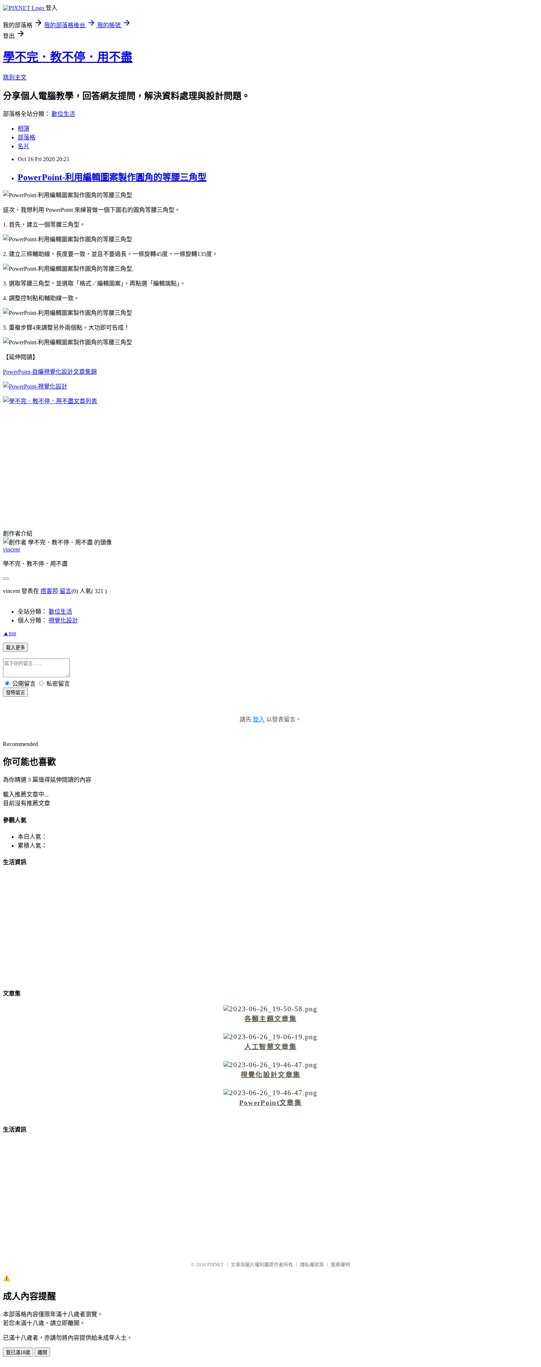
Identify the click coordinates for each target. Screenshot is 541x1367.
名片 (23, 146)
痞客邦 (49, 591)
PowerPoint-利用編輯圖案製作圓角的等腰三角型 (112, 177)
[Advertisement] (270, 462)
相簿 (23, 128)
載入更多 (15, 647)
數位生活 (63, 114)
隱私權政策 (312, 1264)
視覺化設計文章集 (271, 1075)
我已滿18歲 (18, 1352)
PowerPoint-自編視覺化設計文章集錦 (50, 372)
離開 (42, 1352)
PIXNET (215, 1264)
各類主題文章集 (270, 1019)
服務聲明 (340, 1264)
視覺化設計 (63, 620)
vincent (11, 549)
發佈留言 (15, 692)
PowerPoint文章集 (270, 1103)
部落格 (26, 137)
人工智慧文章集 (270, 1047)
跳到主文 (14, 77)
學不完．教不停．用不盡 (67, 57)
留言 (65, 591)
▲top (9, 633)
